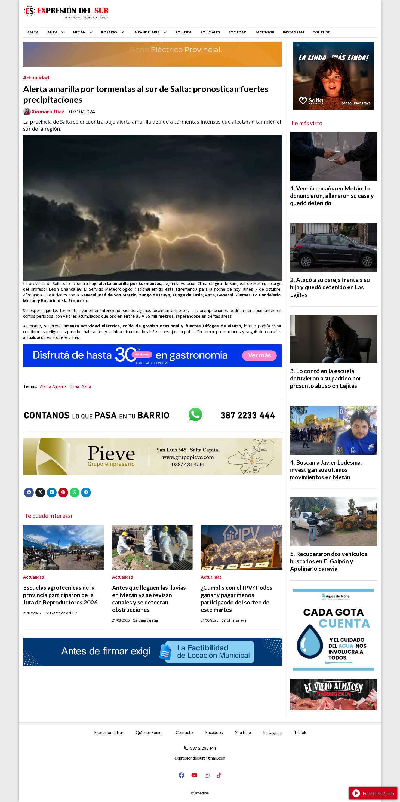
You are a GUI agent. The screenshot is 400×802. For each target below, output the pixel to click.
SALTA (33, 32)
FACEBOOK (264, 32)
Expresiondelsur (109, 732)
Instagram (272, 732)
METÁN (79, 32)
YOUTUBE (321, 32)
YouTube (243, 732)
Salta (86, 386)
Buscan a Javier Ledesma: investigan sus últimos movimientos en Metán (326, 470)
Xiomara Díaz (48, 112)
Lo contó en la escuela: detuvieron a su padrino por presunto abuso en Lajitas (325, 378)
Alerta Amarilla (53, 386)
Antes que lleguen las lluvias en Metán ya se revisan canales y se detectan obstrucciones (149, 598)
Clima (74, 386)
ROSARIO (109, 32)
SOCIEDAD (238, 32)
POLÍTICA (183, 32)
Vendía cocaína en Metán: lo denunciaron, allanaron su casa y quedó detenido (332, 196)
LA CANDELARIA (146, 32)
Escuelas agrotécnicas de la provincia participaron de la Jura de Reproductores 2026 (60, 595)
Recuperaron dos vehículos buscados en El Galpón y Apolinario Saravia (328, 561)
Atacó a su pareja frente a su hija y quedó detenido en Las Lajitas (330, 287)
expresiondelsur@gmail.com (200, 757)
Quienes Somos (150, 732)
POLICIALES (210, 32)
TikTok (300, 732)
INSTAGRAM (293, 32)
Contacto (184, 732)
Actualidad (36, 77)
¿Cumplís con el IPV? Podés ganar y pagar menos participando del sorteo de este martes (236, 598)
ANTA (52, 32)
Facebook (214, 732)
